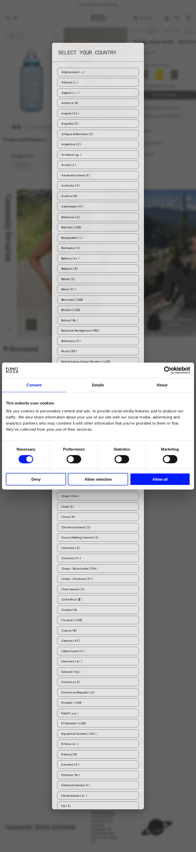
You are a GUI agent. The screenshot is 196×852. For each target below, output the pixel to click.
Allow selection (98, 479)
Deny (36, 479)
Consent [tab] (34, 385)
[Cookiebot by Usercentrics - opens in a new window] (167, 370)
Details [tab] (98, 385)
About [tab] (162, 385)
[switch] (74, 459)
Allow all (160, 479)
